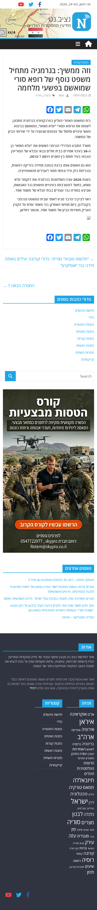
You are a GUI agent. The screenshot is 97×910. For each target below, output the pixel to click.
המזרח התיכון (79, 754)
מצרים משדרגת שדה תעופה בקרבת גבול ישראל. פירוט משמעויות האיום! (49, 598)
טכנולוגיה (79, 794)
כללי (91, 317)
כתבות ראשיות (85, 345)
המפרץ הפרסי (86, 758)
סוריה (38, 95)
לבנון (77, 813)
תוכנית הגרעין (76, 866)
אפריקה (76, 730)
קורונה (88, 853)
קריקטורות (87, 359)
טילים (91, 794)
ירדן (91, 802)
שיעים (89, 866)
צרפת (83, 848)
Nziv (61, 95)
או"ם (91, 714)
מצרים (87, 822)
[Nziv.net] (88, 44)
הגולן (91, 754)
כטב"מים (81, 808)
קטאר (79, 853)
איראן (86, 721)
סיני (92, 836)
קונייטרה (74, 848)
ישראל (79, 801)
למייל (33, 688)
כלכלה (89, 814)
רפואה (77, 861)
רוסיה (88, 860)
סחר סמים (88, 829)
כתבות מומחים (85, 331)
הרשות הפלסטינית (85, 765)
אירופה (87, 729)
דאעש (90, 749)
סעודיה (83, 836)
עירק (89, 842)
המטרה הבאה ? (19, 285)
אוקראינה (78, 714)
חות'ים (89, 773)
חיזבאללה (83, 780)
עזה (72, 835)
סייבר (80, 830)
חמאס (88, 787)
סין (73, 829)
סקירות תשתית (84, 352)
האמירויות (79, 749)
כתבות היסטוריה (84, 324)
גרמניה (47, 95)
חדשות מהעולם (84, 310)
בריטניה (88, 743)
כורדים (90, 808)
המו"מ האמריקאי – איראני (78, 617)
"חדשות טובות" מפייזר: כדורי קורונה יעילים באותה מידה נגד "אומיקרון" (49, 262)
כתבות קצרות (81, 62)
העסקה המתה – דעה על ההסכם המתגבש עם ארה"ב (61, 580)
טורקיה (75, 787)
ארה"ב (85, 736)
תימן (90, 872)
